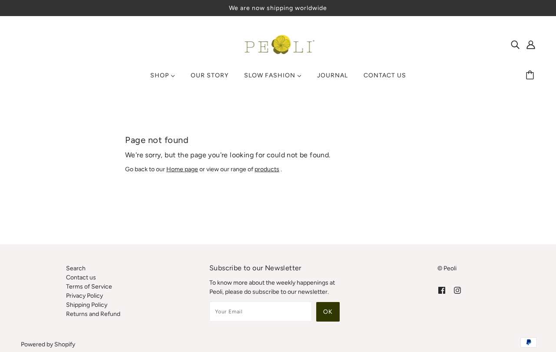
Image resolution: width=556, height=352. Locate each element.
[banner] (278, 44)
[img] (515, 44)
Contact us (81, 277)
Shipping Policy (86, 305)
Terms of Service (89, 286)
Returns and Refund (93, 314)
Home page (182, 169)
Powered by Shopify (48, 344)
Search (76, 268)
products (267, 169)
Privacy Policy (84, 295)
